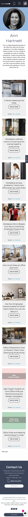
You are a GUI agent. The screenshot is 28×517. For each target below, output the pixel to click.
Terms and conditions (6, 503)
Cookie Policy (7, 504)
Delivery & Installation (19, 504)
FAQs (12, 504)
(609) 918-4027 (14, 3)
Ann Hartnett (16, 114)
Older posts (5, 451)
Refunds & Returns (15, 503)
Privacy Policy (23, 503)
